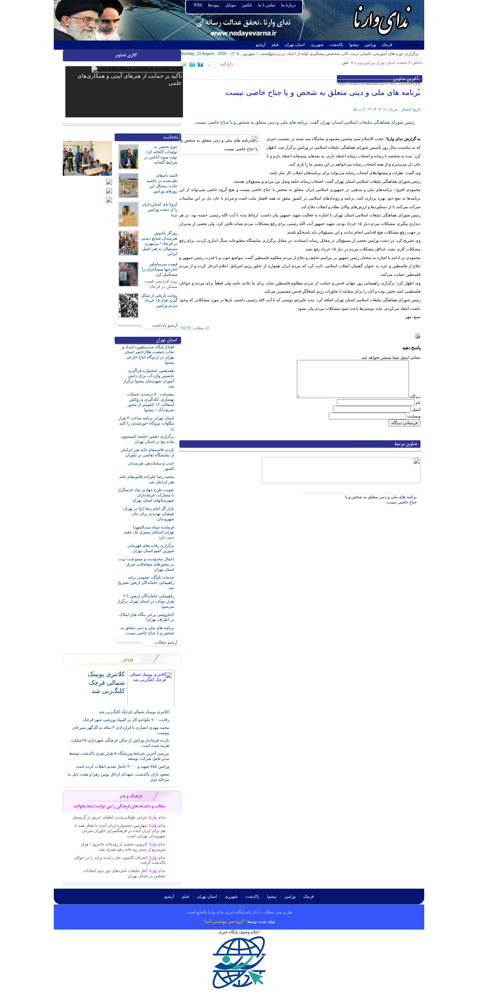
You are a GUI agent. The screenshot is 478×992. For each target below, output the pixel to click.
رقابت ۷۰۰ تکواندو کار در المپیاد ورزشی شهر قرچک (126, 719)
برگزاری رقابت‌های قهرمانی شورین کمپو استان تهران (150, 548)
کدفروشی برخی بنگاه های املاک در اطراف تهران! (146, 617)
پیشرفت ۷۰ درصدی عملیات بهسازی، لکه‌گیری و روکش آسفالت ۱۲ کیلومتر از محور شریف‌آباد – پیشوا (150, 402)
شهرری (317, 44)
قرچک (387, 44)
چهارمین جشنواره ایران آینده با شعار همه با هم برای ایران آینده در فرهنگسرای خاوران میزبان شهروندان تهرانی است (120, 830)
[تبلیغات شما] (341, 459)
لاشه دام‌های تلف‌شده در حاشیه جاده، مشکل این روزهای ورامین (161, 183)
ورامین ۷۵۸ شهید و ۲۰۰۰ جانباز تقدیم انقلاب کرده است (122, 766)
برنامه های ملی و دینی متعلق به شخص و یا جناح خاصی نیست (147, 630)
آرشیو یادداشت (164, 325)
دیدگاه (415, 396)
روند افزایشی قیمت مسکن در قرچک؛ (160, 284)
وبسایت (413, 416)
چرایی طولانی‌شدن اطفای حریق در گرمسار (119, 817)
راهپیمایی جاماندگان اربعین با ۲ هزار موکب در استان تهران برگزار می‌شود (145, 601)
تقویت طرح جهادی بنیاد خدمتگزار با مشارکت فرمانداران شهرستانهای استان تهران (146, 494)
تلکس (247, 5)
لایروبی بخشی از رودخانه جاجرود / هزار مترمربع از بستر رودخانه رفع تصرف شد (123, 846)
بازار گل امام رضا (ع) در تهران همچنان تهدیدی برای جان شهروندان (148, 513)
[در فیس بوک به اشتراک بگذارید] (200, 66)
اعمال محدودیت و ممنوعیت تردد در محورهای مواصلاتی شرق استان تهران (146, 564)
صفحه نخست (409, 44)
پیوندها (213, 5)
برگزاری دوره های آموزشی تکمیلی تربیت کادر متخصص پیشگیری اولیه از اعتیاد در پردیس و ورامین (344, 55)
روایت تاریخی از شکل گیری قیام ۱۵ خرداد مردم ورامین (159, 300)
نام (418, 402)
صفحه (401, 62)
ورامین (370, 44)
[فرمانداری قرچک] (109, 181)
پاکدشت (336, 44)
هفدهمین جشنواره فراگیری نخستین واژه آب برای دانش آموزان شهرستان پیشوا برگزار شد (148, 378)
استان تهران (295, 44)
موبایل (230, 5)
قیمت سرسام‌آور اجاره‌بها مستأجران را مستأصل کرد (159, 269)
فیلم (275, 44)
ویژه (358, 62)
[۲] (109, 190)
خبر (346, 62)
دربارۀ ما (288, 5)
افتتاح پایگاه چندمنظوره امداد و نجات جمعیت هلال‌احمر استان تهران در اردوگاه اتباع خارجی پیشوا (148, 355)
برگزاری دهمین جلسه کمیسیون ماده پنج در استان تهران (147, 439)
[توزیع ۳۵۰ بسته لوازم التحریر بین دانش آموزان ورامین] (87, 143)
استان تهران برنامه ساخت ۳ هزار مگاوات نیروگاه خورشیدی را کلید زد (146, 423)
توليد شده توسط (239, 921)
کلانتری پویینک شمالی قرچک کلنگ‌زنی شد (106, 682)
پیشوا (353, 44)
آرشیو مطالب (166, 642)
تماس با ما (266, 5)
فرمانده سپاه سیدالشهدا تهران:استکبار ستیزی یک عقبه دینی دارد (149, 532)
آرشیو (261, 44)
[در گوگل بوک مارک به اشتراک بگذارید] (184, 66)
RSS (198, 5)
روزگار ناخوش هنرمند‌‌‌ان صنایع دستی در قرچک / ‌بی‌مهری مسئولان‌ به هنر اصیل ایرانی (159, 243)
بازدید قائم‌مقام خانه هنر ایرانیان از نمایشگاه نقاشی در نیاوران (147, 452)
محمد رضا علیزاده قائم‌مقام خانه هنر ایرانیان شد (146, 479)
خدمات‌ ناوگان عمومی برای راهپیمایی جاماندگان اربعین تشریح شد (146, 582)
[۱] (109, 199)
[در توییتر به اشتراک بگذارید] (192, 66)
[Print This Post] (417, 337)
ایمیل (416, 409)
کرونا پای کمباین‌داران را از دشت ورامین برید (159, 209)
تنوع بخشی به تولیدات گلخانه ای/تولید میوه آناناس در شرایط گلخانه (160, 154)
